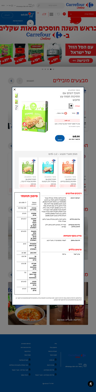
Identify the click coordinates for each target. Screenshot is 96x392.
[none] (68, 172)
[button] (67, 120)
